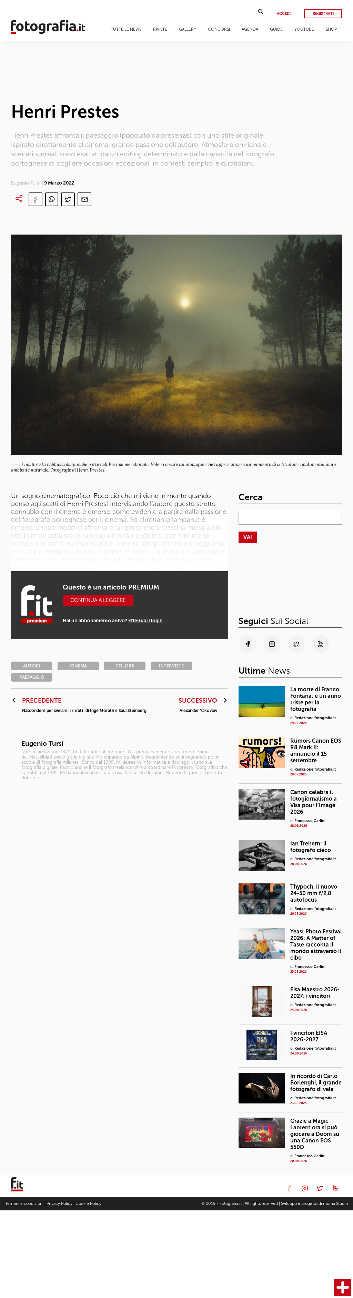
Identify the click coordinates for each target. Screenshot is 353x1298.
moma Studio (335, 1203)
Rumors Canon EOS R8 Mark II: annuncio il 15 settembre (315, 750)
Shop (331, 29)
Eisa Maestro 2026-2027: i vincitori (315, 992)
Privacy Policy (59, 1203)
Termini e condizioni (24, 1203)
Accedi (284, 13)
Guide (276, 29)
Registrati (323, 13)
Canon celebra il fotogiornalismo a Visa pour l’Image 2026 (313, 802)
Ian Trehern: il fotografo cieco (310, 846)
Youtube (304, 29)
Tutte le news (126, 29)
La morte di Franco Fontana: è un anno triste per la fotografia (315, 699)
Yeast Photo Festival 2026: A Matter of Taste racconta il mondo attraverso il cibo (316, 944)
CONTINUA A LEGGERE (98, 600)
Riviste (160, 29)
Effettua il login (145, 621)
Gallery (187, 29)
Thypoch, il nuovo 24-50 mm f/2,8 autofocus (313, 893)
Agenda (250, 29)
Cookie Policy (88, 1203)
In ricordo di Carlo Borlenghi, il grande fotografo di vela (316, 1082)
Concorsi (219, 29)
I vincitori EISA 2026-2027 (308, 1036)
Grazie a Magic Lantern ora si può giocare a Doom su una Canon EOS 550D (314, 1134)
